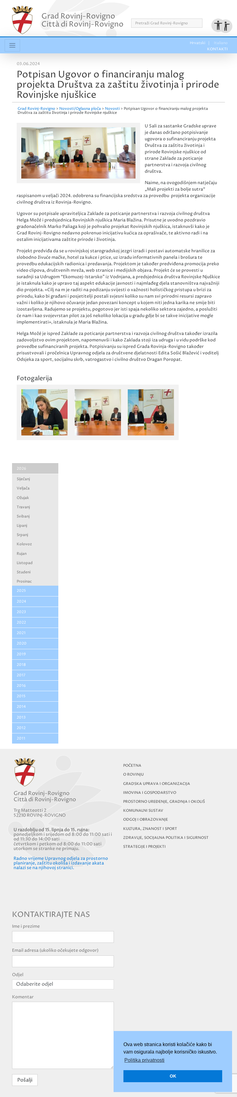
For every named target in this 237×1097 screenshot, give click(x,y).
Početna (132, 765)
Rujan (22, 553)
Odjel (17, 974)
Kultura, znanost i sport (150, 828)
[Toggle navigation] (12, 45)
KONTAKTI (214, 11)
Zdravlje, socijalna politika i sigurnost (166, 837)
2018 (21, 664)
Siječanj (23, 479)
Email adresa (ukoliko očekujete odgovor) (55, 950)
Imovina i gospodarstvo (149, 792)
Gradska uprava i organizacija (156, 783)
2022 (21, 622)
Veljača (23, 488)
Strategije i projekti (144, 846)
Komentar (23, 997)
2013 (21, 717)
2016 (21, 685)
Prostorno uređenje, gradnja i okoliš (164, 801)
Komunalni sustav (143, 810)
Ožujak (23, 498)
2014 (21, 706)
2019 (21, 654)
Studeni (24, 572)
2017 (21, 675)
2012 (21, 728)
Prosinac (24, 581)
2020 (22, 643)
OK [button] (173, 1076)
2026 (21, 468)
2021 (21, 633)
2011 (21, 738)
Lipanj (22, 525)
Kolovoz (24, 544)
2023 (21, 612)
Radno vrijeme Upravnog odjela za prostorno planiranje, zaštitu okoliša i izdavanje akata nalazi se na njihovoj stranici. (61, 863)
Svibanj (23, 516)
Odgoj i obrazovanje (145, 819)
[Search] (204, 23)
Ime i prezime (26, 926)
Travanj (23, 507)
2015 (21, 696)
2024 (21, 601)
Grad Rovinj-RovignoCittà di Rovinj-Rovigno (82, 20)
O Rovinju (133, 774)
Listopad (25, 563)
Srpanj (22, 535)
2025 (21, 590)
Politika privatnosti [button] (144, 1060)
